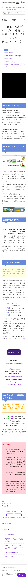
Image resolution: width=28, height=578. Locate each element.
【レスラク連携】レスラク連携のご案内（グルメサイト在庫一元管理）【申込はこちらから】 (14, 547)
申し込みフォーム (14, 352)
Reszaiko (16, 503)
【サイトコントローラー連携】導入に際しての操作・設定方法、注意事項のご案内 (14, 539)
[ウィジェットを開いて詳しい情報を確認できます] (21, 575)
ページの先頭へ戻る (7, 523)
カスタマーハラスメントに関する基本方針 (7, 575)
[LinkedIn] (7, 505)
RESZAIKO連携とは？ (12, 52)
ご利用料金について (11, 58)
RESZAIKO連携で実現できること (15, 56)
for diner (17, 2)
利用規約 (4, 570)
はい (10, 514)
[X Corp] (5, 505)
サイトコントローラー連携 (10, 9)
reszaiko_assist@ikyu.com (16, 363)
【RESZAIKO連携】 (10, 534)
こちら (8, 339)
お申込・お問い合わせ (12, 62)
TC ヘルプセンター (6, 7)
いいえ (18, 514)
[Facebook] (3, 505)
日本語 (23, 2)
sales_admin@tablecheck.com (15, 376)
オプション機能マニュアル (19, 7)
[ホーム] (8, 2)
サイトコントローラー (7, 503)
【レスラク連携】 (9, 556)
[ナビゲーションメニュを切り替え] (21, 1)
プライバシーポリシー (19, 571)
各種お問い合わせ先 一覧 (11, 552)
